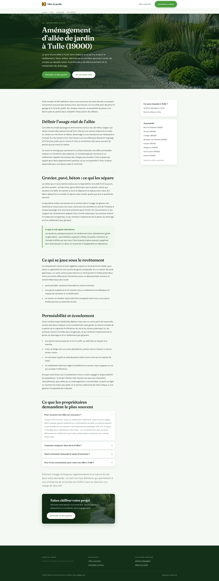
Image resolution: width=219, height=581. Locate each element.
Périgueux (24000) (150, 147)
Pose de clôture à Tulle (152, 112)
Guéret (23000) (149, 155)
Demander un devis (166, 4)
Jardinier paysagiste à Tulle (153, 108)
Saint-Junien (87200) (151, 151)
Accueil (44, 12)
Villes (51, 12)
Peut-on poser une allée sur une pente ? (62, 414)
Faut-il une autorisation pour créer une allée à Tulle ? (69, 462)
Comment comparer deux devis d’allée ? (63, 445)
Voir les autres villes (83, 75)
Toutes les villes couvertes (153, 160)
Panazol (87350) (149, 131)
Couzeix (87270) (149, 143)
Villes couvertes (145, 4)
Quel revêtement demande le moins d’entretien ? (67, 454)
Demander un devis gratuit (56, 75)
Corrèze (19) (60, 12)
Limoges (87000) (149, 135)
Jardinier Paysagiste (142, 561)
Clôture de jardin (141, 565)
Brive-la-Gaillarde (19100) (153, 127)
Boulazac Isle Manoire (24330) (155, 139)
